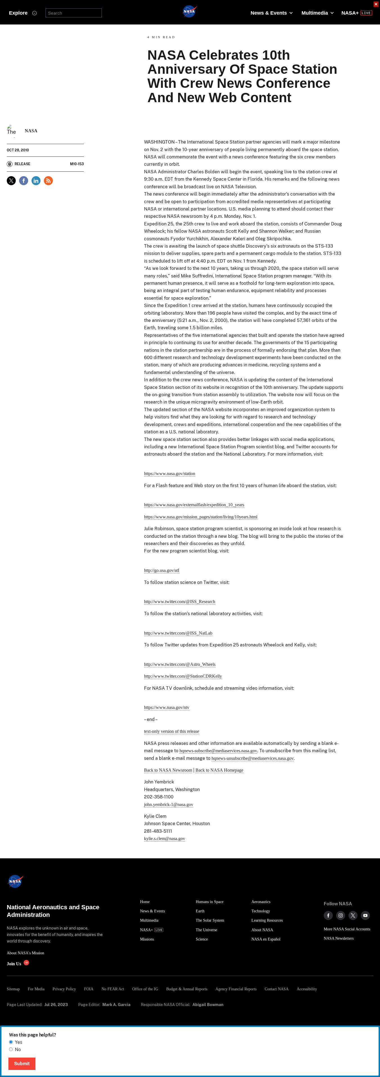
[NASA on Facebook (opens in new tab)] (328, 915)
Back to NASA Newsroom (168, 770)
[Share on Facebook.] (23, 180)
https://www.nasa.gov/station (169, 473)
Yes (18, 1042)
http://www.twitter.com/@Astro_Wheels (179, 664)
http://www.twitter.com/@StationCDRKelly (183, 676)
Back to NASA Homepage (219, 770)
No (18, 1049)
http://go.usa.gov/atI (161, 570)
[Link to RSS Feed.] (48, 180)
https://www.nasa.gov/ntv (166, 707)
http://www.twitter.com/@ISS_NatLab (178, 633)
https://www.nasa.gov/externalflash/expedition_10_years (194, 504)
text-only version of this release (171, 731)
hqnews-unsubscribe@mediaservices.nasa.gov (253, 758)
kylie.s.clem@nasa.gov (164, 838)
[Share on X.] (11, 180)
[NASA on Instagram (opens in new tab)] (340, 915)
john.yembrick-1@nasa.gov (168, 804)
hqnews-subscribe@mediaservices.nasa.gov (218, 750)
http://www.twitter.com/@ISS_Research (179, 601)
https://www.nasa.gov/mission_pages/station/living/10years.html (200, 516)
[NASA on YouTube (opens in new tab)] (365, 915)
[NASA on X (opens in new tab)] (352, 915)
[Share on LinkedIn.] (36, 180)
